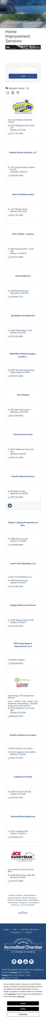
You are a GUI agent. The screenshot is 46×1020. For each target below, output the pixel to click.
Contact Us (23, 902)
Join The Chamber (28, 905)
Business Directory (16, 895)
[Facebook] (20, 963)
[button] (6, 88)
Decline (23, 1009)
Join (15, 929)
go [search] (24, 76)
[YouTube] (26, 963)
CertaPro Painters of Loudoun (20, 748)
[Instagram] (31, 963)
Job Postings (13, 902)
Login (6, 929)
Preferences (23, 1014)
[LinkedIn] (14, 963)
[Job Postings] (10, 507)
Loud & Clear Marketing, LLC (20, 577)
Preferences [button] (20, 996)
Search (28, 932)
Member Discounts (29, 898)
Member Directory (30, 929)
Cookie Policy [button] (12, 994)
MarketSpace (34, 900)
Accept (23, 1003)
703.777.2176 (24, 972)
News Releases (30, 895)
